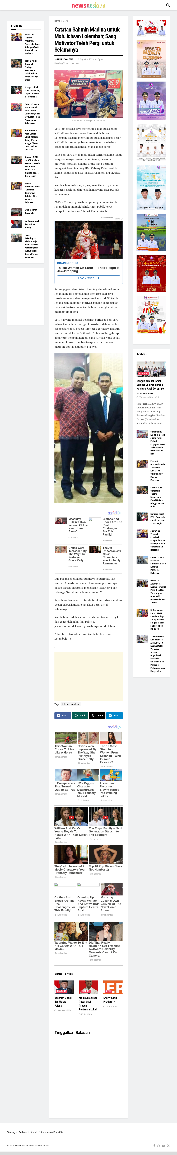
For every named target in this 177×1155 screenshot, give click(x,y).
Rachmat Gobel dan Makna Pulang (63, 1001)
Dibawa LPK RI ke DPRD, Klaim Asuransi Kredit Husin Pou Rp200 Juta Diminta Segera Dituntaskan (32, 166)
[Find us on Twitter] (168, 1146)
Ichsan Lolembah (70, 704)
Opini (65, 21)
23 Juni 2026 (111, 1006)
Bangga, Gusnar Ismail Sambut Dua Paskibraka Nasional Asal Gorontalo (150, 384)
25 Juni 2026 (86, 1014)
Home (57, 21)
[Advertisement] (88, 676)
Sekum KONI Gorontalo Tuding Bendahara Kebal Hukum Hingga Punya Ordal (31, 70)
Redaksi (23, 1132)
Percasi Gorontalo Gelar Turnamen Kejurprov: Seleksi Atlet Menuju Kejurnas (32, 193)
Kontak (34, 1132)
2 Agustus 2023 (86, 59)
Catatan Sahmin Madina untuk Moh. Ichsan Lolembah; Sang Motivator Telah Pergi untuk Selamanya (32, 113)
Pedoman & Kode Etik (52, 1132)
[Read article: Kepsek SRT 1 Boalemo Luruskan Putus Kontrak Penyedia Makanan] (142, 560)
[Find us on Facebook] (154, 1146)
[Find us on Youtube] (163, 1146)
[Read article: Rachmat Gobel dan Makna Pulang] (64, 987)
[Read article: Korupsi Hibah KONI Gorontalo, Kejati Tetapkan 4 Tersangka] (16, 90)
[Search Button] (168, 5)
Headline (61, 991)
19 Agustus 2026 (63, 1010)
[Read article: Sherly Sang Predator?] (113, 987)
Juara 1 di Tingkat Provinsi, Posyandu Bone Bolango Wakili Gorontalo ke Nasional (32, 44)
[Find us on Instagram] (158, 1146)
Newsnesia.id (21, 1145)
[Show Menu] (9, 5)
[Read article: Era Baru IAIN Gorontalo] (16, 212)
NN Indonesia (65, 59)
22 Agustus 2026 (145, 397)
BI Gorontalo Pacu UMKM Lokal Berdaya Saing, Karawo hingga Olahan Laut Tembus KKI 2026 (31, 140)
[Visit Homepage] (88, 5)
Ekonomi (86, 991)
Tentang (11, 1132)
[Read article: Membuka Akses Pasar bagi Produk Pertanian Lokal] (88, 987)
